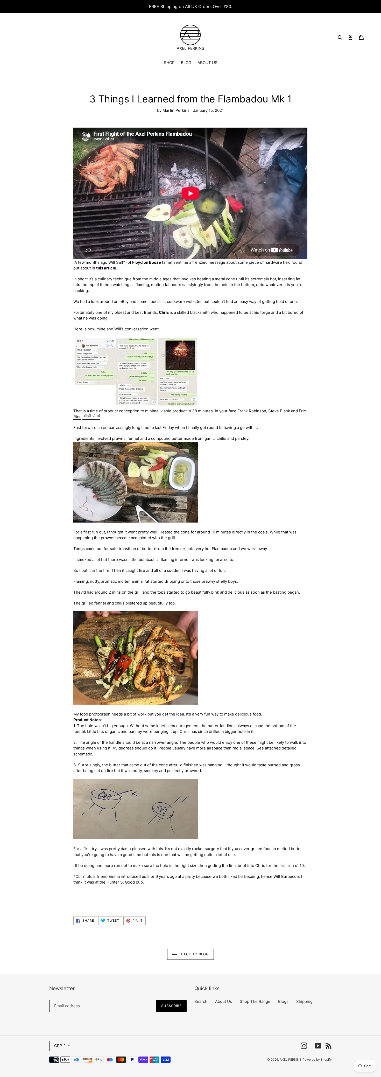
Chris (164, 312)
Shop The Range (255, 1001)
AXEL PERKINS (290, 1059)
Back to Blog (194, 954)
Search (200, 1001)
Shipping (304, 1001)
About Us (223, 1001)
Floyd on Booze (146, 262)
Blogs (283, 1001)
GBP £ (60, 1045)
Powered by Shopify (317, 1059)
